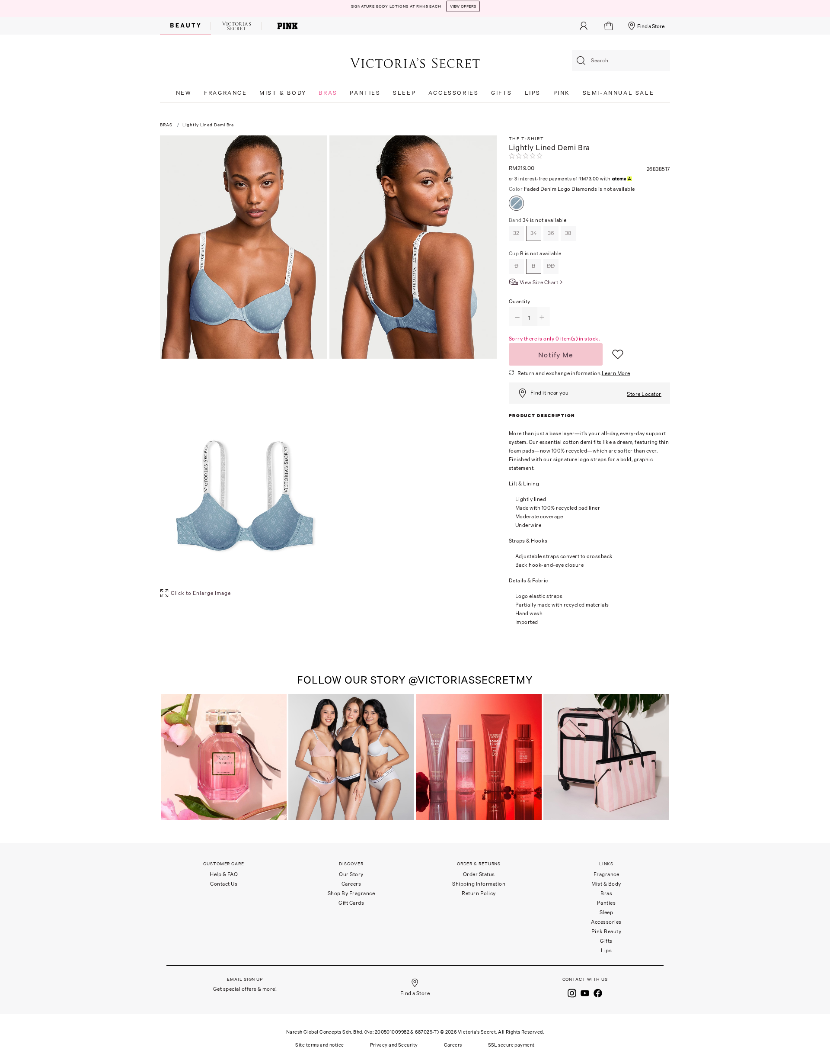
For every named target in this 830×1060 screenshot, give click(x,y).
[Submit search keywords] (581, 60)
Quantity (519, 301)
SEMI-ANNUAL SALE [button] (618, 92)
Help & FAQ (224, 874)
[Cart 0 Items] (610, 26)
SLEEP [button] (404, 92)
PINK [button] (561, 92)
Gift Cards (351, 902)
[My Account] (583, 26)
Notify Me (555, 355)
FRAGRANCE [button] (225, 92)
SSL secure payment (511, 1045)
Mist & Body (606, 883)
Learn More (616, 373)
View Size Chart (539, 282)
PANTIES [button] (365, 92)
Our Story (351, 874)
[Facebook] (598, 992)
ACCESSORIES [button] (453, 92)
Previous (168, 757)
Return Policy (479, 893)
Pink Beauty (606, 931)
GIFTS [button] (501, 92)
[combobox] (621, 60)
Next (661, 757)
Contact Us (223, 883)
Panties (606, 902)
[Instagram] (572, 992)
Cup (535, 253)
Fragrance (606, 874)
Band (538, 220)
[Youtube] (585, 992)
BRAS (166, 125)
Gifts (606, 941)
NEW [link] (184, 92)
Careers (351, 883)
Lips (606, 950)
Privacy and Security (394, 1045)
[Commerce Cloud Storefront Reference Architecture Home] (415, 62)
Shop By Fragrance (351, 893)
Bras (606, 893)
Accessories (606, 922)
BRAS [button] (328, 92)
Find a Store (650, 26)
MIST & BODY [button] (282, 92)
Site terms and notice (319, 1045)
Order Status (479, 874)
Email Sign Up (245, 979)
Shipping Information (478, 883)
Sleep (606, 912)
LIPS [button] (533, 92)
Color (572, 189)
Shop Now (504, 8)
